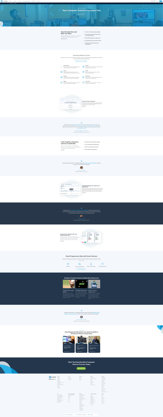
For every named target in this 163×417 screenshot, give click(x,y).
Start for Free (69, 378)
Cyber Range (58, 387)
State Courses (103, 382)
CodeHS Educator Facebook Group (82, 414)
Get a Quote (69, 379)
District (80, 377)
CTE (79, 380)
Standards (103, 384)
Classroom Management (93, 378)
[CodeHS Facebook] (49, 379)
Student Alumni (81, 410)
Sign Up (161, 1)
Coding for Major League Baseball (68, 291)
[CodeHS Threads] (55, 379)
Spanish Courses (104, 383)
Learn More (84, 106)
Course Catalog (103, 377)
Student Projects (81, 408)
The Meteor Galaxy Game (81, 290)
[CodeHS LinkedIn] (51, 379)
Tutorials (103, 387)
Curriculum (103, 376)
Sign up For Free (81, 368)
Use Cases (80, 376)
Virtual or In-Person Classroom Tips (92, 291)
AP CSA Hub (103, 389)
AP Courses (103, 380)
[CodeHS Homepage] (4, 1)
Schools (80, 378)
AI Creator (58, 385)
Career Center (81, 409)
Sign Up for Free (81, 14)
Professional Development (60, 384)
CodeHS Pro (58, 380)
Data (91, 380)
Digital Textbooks (104, 388)
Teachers (80, 379)
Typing (58, 386)
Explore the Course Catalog (81, 61)
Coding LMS (58, 378)
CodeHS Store (91, 414)
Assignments (91, 377)
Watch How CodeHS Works (82, 19)
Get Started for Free (64, 38)
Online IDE (58, 379)
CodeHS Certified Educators (69, 414)
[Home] (8, 3)
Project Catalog (103, 378)
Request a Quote (153, 1)
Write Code (91, 381)
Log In (158, 1)
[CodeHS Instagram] (50, 379)
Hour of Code (103, 385)
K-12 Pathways (103, 379)
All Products (58, 377)
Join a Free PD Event (81, 269)
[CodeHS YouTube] (52, 379)
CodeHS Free (58, 381)
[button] (11, 1)
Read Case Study (66, 351)
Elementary (103, 381)
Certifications (58, 383)
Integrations (91, 382)
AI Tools (91, 383)
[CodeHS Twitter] (54, 379)
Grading (91, 379)
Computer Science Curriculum (60, 382)
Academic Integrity (92, 384)
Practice (102, 386)
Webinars (80, 407)
